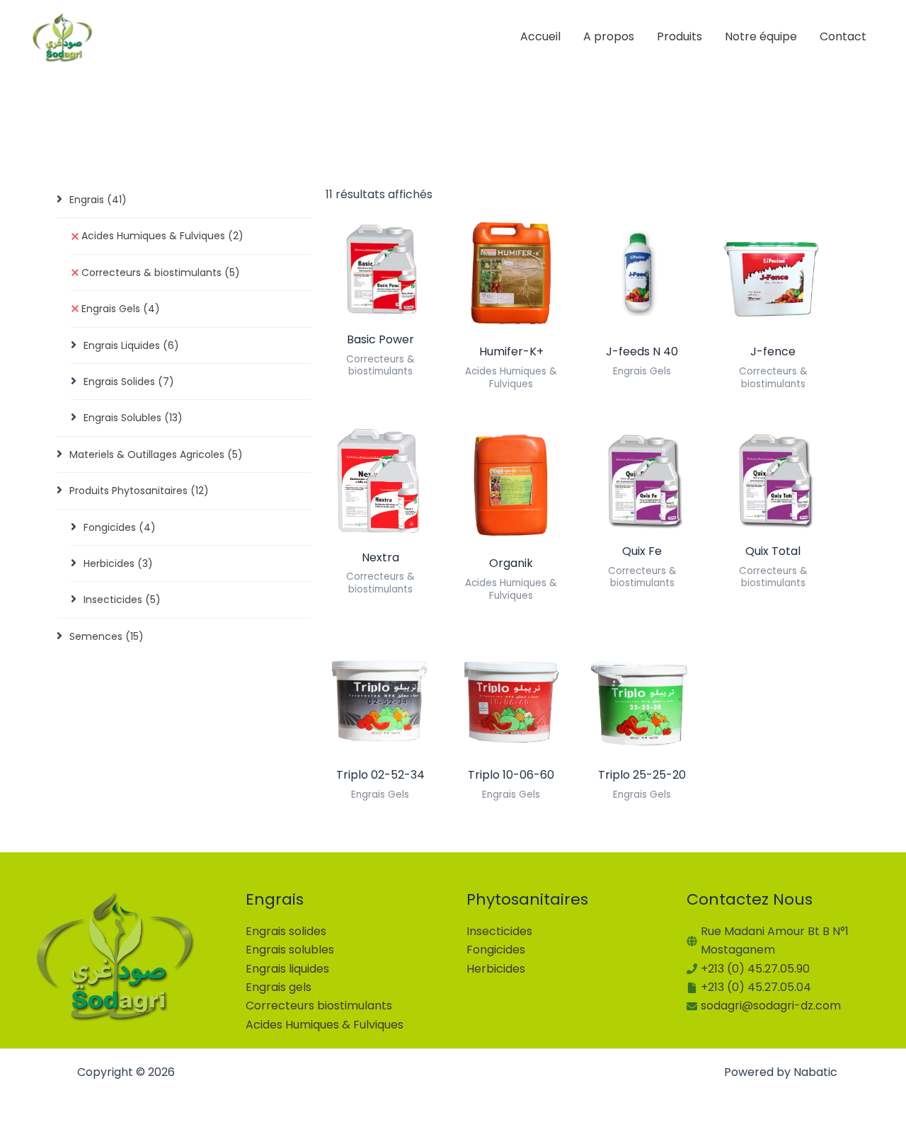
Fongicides (120, 527)
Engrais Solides (129, 381)
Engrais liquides (287, 969)
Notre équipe (761, 36)
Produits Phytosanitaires (139, 490)
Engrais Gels (120, 309)
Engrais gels (278, 987)
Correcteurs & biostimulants (160, 272)
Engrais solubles (290, 949)
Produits (679, 36)
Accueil (540, 36)
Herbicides (118, 563)
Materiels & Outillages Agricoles (156, 454)
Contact (843, 36)
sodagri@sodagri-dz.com (771, 1005)
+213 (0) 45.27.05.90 (755, 969)
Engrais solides (286, 931)
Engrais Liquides (131, 345)
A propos (608, 36)
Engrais (98, 200)
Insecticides (122, 599)
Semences (106, 636)
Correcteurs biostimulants (319, 1005)
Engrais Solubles (133, 418)
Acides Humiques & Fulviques (162, 236)
